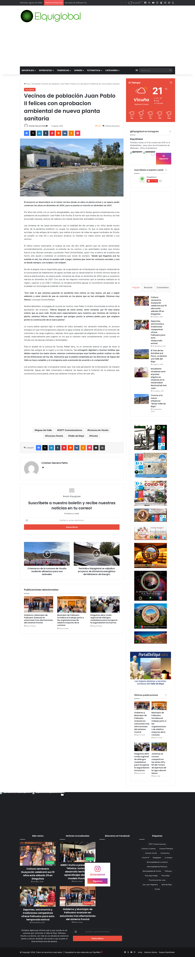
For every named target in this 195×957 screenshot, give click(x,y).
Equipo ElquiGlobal (166, 952)
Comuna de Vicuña (98, 430)
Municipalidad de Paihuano (157, 867)
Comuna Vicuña (55, 436)
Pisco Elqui (165, 876)
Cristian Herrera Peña (37, 126)
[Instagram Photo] (136, 157)
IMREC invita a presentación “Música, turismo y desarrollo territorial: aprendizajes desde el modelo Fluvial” (77, 871)
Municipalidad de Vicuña (152, 871)
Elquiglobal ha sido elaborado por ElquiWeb (82, 952)
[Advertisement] (97, 46)
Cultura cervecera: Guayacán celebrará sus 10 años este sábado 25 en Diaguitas (159, 305)
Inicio (28, 84)
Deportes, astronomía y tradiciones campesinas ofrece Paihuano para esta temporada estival (37, 914)
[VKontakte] (65, 133)
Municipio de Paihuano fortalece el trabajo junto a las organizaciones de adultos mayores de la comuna (70, 620)
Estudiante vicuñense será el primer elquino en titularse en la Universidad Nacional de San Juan (159, 378)
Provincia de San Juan (157, 880)
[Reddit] (58, 133)
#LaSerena (152, 148)
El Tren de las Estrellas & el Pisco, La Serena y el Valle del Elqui (159, 356)
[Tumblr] (45, 133)
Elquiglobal (157, 858)
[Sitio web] (43, 467)
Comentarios (163, 287)
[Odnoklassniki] (71, 133)
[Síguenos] (97, 870)
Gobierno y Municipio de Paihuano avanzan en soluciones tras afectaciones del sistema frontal (38, 619)
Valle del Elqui (77, 436)
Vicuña (94, 436)
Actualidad (36, 84)
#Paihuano (134, 148)
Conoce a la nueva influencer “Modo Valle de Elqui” (158, 401)
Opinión (78, 70)
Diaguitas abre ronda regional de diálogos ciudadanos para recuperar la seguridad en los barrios (104, 619)
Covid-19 (145, 858)
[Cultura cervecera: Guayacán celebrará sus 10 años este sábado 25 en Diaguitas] (141, 301)
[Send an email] (46, 126)
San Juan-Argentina (150, 885)
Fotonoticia (93, 70)
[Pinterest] (52, 133)
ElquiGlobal (136, 139)
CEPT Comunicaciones (70, 430)
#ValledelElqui (136, 145)
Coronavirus (165, 853)
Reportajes (28, 70)
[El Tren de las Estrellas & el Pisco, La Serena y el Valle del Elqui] (141, 354)
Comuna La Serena (148, 849)
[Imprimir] (102, 447)
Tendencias (63, 70)
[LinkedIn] (39, 133)
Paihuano (168, 871)
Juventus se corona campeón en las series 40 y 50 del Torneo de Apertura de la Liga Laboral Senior (158, 763)
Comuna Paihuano (166, 849)
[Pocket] (77, 133)
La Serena (168, 858)
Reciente (148, 287)
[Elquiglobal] (51, 16)
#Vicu (142, 148)
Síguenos (163, 158)
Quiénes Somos (150, 952)
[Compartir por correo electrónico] (96, 447)
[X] (33, 133)
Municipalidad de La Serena (157, 862)
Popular (136, 287)
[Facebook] (26, 133)
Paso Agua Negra (151, 876)
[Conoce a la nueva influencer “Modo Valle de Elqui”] (141, 399)
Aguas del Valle (44, 430)
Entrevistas (45, 70)
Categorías (111, 70)
